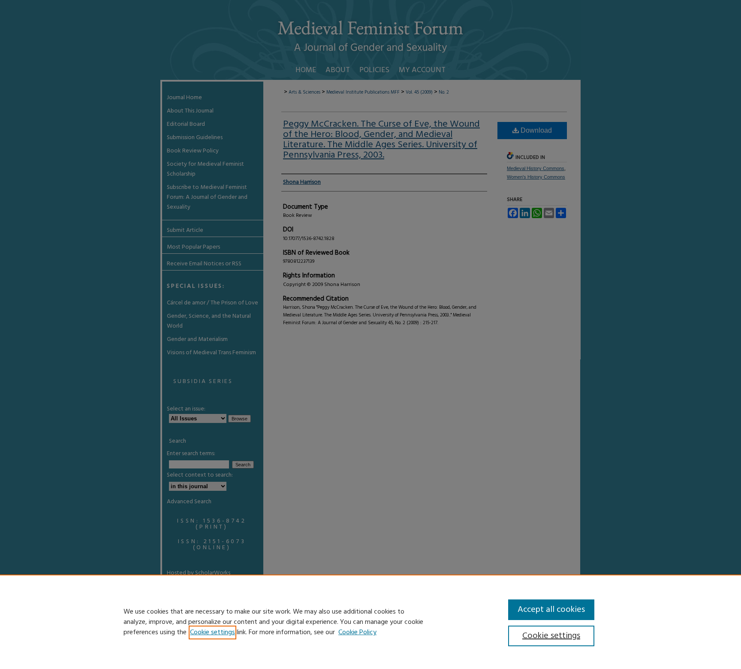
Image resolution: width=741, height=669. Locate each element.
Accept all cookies (551, 610)
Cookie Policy (357, 632)
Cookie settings (212, 632)
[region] (370, 622)
